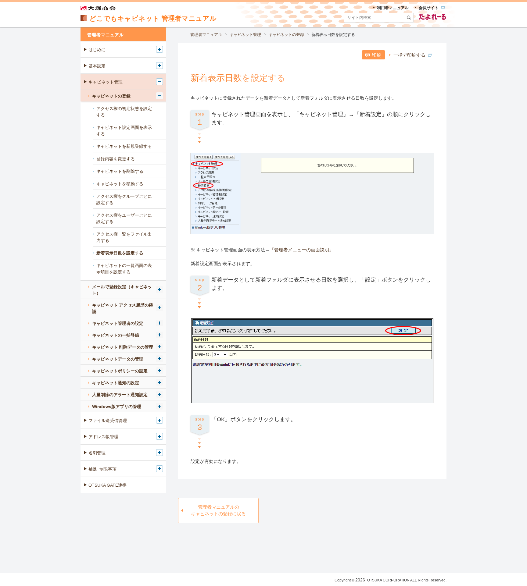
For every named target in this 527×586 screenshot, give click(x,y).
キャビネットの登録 (286, 34)
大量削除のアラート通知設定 (120, 394)
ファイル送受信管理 (107, 420)
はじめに (97, 49)
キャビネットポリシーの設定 (120, 370)
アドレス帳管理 (103, 436)
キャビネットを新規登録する (124, 146)
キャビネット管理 (245, 34)
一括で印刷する (409, 55)
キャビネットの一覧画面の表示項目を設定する (124, 268)
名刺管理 (97, 452)
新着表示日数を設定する (119, 252)
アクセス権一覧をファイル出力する (124, 237)
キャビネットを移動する (119, 183)
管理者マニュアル (206, 34)
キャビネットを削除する (119, 171)
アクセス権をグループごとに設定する (124, 199)
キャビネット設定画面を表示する (124, 130)
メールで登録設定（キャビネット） (122, 290)
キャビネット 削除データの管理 (122, 347)
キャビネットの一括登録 (115, 335)
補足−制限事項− (103, 469)
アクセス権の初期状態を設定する (124, 111)
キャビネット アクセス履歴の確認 (122, 308)
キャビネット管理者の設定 (117, 323)
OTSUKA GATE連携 (107, 485)
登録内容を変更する (115, 158)
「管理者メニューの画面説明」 (302, 249)
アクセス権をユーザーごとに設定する (124, 218)
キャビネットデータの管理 (117, 359)
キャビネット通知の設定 (115, 382)
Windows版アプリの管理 (116, 406)
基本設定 (97, 65)
